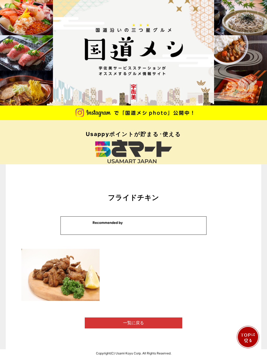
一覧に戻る (133, 322)
